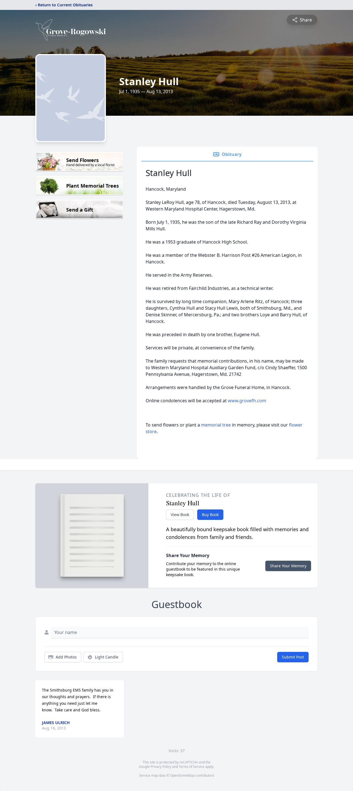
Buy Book (210, 514)
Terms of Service (191, 766)
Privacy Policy (161, 766)
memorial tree (216, 425)
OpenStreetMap (182, 775)
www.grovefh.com (247, 401)
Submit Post (293, 657)
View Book (180, 514)
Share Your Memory (288, 565)
